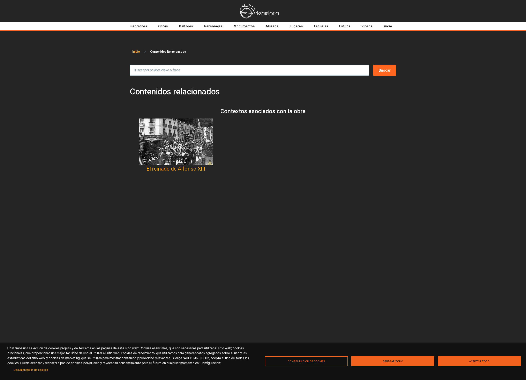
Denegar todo (393, 361)
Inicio (136, 51)
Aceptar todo (479, 361)
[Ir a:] (176, 142)
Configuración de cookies (306, 361)
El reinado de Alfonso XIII (175, 169)
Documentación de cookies (31, 369)
